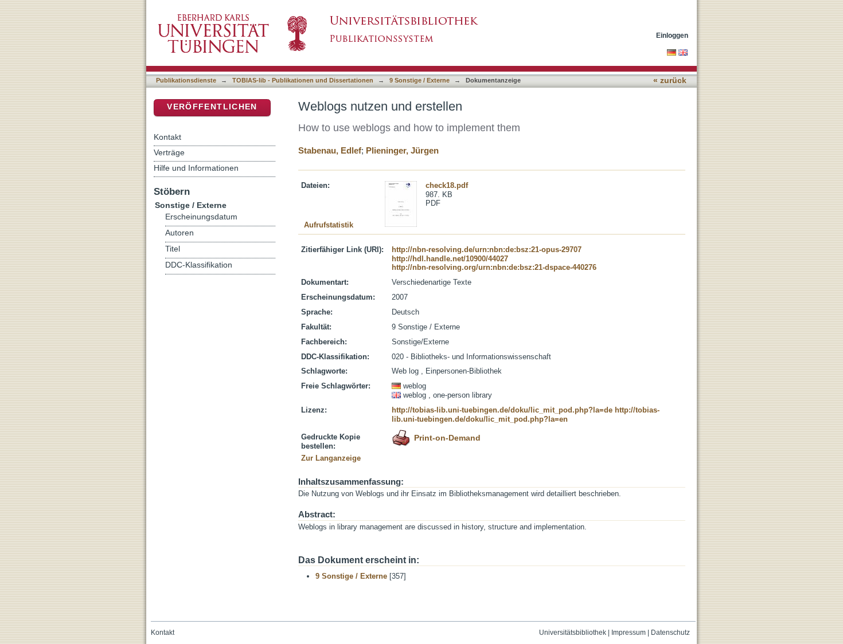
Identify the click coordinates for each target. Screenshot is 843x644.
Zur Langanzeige (331, 458)
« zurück (669, 80)
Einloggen (672, 35)
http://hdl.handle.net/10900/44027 (450, 258)
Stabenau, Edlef (329, 150)
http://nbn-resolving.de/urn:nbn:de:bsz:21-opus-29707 (486, 249)
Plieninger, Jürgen (402, 150)
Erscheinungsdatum (201, 217)
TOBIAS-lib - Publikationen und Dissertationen (302, 80)
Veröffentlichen (212, 107)
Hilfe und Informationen (196, 167)
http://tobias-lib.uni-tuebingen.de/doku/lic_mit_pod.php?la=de (502, 410)
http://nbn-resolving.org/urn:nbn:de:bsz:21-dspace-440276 (494, 267)
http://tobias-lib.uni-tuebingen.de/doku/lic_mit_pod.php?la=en (525, 414)
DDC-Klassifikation (198, 265)
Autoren (179, 233)
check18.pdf (447, 185)
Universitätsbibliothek (572, 633)
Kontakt (167, 137)
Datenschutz (670, 633)
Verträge (169, 152)
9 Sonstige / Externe (419, 80)
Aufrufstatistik (328, 225)
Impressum (628, 633)
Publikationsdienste (186, 80)
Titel (172, 249)
